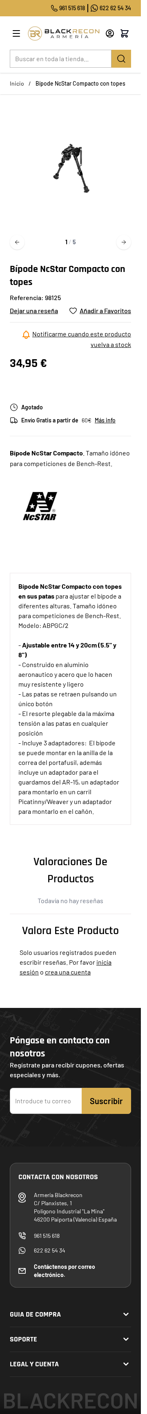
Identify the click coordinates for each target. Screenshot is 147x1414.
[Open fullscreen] (70, 167)
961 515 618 (72, 7)
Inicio (17, 83)
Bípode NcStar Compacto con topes (80, 83)
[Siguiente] (123, 242)
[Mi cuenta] (110, 33)
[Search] (121, 59)
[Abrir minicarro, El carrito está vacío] (124, 33)
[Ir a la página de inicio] (63, 33)
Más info (105, 420)
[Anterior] (17, 242)
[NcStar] (40, 506)
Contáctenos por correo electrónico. (64, 1270)
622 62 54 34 (115, 7)
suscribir (106, 1101)
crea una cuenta (68, 972)
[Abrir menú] (16, 33)
